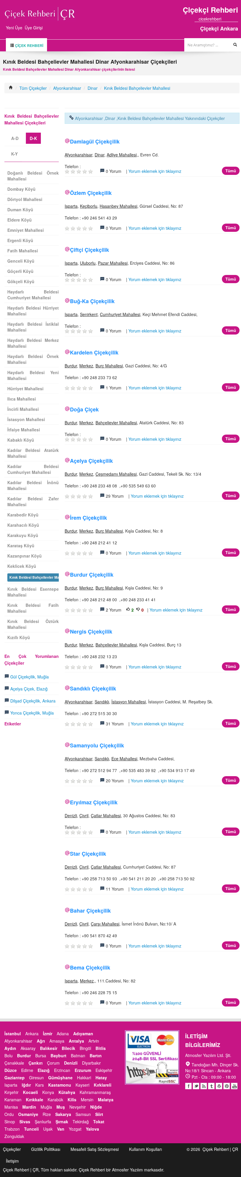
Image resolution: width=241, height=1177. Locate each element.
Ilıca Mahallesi (21, 399)
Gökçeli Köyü (20, 281)
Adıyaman (83, 1033)
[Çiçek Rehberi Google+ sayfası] (231, 19)
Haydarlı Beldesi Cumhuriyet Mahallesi (33, 294)
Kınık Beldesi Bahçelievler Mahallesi (137, 88)
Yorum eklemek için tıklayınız (154, 171)
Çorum (53, 1063)
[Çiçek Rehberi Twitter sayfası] (225, 19)
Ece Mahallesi (124, 758)
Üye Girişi (34, 28)
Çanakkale (14, 1063)
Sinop (9, 1121)
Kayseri (82, 1085)
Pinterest (227, 1086)
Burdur (71, 366)
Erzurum (83, 1070)
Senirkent (89, 314)
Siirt (99, 1114)
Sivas (24, 1121)
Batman (78, 1055)
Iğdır (26, 1085)
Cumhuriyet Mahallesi (120, 314)
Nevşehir (77, 1107)
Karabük (55, 1099)
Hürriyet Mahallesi (25, 388)
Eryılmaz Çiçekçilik (94, 802)
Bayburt (58, 1055)
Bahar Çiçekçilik (90, 910)
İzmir (47, 1033)
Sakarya (63, 1114)
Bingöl (85, 1048)
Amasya (56, 1041)
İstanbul (12, 1033)
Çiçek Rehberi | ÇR (220, 1149)
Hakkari (84, 1077)
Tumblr (211, 1086)
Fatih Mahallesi (22, 251)
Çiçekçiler (12, 1149)
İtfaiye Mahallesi (23, 430)
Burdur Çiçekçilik (91, 574)
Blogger (204, 1086)
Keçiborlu (88, 206)
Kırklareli (102, 1085)
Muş (60, 1107)
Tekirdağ (81, 1121)
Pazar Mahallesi (113, 263)
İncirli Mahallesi (23, 409)
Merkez (86, 366)
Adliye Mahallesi (122, 155)
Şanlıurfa (43, 1121)
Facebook (188, 1086)
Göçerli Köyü (20, 271)
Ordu (9, 1114)
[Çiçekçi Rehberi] (11, 88)
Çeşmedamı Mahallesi (116, 474)
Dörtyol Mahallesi (24, 199)
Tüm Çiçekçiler (33, 88)
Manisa (11, 1107)
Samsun (83, 1114)
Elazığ (44, 1070)
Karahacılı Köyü (23, 525)
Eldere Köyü (19, 220)
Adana (63, 1033)
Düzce (10, 1070)
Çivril (83, 815)
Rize (47, 1114)
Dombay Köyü (21, 189)
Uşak (48, 1129)
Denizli (71, 815)
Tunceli (31, 1129)
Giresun (36, 1077)
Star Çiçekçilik (88, 853)
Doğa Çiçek (84, 409)
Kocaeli (30, 1092)
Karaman (12, 1099)
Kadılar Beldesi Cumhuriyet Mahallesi (33, 469)
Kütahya (66, 1092)
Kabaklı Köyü (20, 440)
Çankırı (36, 1063)
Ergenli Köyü (20, 240)
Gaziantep (14, 1077)
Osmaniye (28, 1114)
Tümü (230, 170)
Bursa (40, 1055)
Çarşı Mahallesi (105, 924)
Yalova (92, 1129)
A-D (15, 138)
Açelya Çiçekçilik (91, 461)
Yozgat (75, 1129)
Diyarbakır (91, 1063)
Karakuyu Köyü (22, 535)
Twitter (196, 1086)
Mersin (87, 1099)
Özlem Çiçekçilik (91, 193)
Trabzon (12, 1129)
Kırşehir (11, 1092)
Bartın (96, 1055)
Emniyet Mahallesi (25, 230)
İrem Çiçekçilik (88, 517)
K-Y (14, 154)
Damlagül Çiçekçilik (95, 141)
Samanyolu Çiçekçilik (97, 745)
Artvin (93, 1041)
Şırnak (62, 1121)
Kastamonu (59, 1085)
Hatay (101, 1077)
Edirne (27, 1070)
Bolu (8, 1055)
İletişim (12, 1161)
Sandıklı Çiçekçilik (93, 688)
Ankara (32, 1033)
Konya (48, 1092)
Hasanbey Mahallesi (118, 206)
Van (60, 1129)
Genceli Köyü (20, 261)
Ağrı (41, 1041)
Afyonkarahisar (67, 88)
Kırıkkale (34, 1099)
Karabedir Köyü (23, 515)
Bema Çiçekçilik (90, 967)
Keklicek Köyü (21, 566)
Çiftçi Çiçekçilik (89, 250)
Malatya (105, 1099)
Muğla (46, 1107)
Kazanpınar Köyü (24, 556)
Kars (39, 1085)
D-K (33, 138)
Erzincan (62, 1070)
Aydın (10, 1048)
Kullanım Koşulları (145, 1149)
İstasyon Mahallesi (128, 702)
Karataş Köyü (20, 545)
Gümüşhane (60, 1077)
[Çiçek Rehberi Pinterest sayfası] (236, 19)
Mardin (29, 1107)
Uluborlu (88, 263)
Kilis (72, 1099)
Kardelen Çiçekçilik (94, 352)
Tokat (98, 1121)
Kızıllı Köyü (18, 637)
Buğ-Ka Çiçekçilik (92, 301)
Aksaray (28, 1048)
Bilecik (68, 1048)
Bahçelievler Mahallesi (116, 422)
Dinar (93, 88)
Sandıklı (102, 702)
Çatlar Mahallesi (106, 815)
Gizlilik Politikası (45, 1149)
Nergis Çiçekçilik (91, 631)
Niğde (96, 1107)
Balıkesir (48, 1048)
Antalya (76, 1041)
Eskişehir (104, 1070)
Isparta (71, 206)
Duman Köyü (20, 209)
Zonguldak (14, 1136)
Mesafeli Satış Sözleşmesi (95, 1149)
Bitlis (101, 1048)
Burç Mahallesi (109, 366)
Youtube (219, 1086)
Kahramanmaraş (95, 1092)
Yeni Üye (14, 28)
